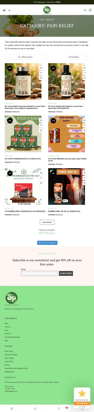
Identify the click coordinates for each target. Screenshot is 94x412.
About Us (8, 327)
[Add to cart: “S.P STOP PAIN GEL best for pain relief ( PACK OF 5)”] (84, 130)
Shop (6, 330)
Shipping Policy (9, 372)
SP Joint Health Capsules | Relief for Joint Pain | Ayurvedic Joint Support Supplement (25, 107)
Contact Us (8, 334)
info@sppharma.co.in (11, 391)
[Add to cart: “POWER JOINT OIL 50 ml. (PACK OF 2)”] (84, 183)
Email (23, 269)
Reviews (7, 365)
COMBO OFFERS (54, 156)
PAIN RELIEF (9, 103)
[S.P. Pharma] (47, 10)
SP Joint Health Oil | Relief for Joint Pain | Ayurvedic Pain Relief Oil (65, 107)
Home (42, 20)
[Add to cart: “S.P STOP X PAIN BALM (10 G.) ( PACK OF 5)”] (41, 130)
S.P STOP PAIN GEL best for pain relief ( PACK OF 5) (67, 160)
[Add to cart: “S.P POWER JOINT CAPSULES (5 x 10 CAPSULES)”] (41, 183)
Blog (6, 340)
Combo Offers (9, 361)
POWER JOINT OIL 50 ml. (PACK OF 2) (64, 211)
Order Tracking (9, 358)
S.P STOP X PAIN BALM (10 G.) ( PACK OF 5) (23, 159)
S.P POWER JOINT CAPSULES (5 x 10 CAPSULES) (25, 211)
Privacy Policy (9, 351)
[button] (41, 73)
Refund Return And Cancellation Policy (16, 368)
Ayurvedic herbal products (12, 337)
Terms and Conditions (11, 355)
